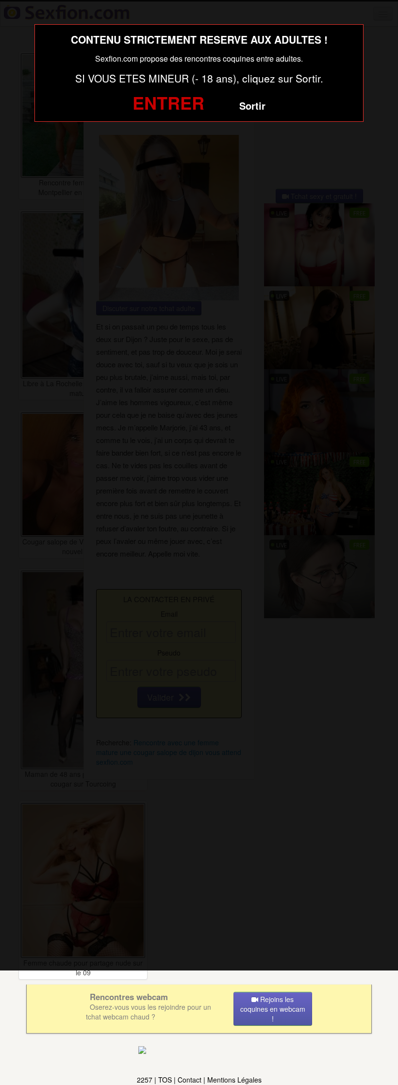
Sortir (252, 106)
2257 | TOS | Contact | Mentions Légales (199, 1080)
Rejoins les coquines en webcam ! (272, 1008)
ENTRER (168, 102)
